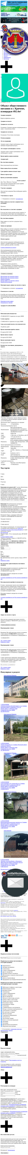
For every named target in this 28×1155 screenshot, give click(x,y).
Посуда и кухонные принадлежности (12, 1009)
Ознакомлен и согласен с (12, 198)
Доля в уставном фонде (8, 978)
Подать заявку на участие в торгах (10, 280)
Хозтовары (5, 1023)
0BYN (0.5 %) (15, 541)
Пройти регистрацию (6, 282)
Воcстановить (4, 1153)
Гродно (11, 916)
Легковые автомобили (8, 967)
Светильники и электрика (9, 1010)
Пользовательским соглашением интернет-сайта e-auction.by (13, 1105)
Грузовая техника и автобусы (10, 973)
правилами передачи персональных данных (11, 1029)
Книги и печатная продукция (10, 1020)
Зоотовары (5, 1021)
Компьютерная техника (8, 988)
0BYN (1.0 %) (23, 541)
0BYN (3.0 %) (12, 542)
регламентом (19, 198)
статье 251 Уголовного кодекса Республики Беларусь (12, 529)
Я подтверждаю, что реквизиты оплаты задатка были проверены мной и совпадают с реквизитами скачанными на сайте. (13, 267)
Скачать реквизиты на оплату (8, 247)
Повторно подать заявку (7, 301)
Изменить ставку (5, 560)
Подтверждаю (4, 532)
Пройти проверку (5, 279)
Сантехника (5, 1006)
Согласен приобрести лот (7, 577)
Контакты (6, 59)
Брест (2, 916)
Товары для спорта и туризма (10, 1001)
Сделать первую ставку (7, 536)
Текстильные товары (8, 1018)
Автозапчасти (6, 1016)
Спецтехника (6, 968)
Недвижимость (6, 965)
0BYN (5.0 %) (4, 544)
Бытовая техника (7, 990)
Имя (16, 1092)
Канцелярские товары (8, 1004)
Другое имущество (7, 972)
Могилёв (14, 916)
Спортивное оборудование (9, 1015)
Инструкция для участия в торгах (9, 276)
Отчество (17, 1094)
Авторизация (11, 1150)
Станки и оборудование (8, 970)
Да (1, 559)
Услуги (5, 56)
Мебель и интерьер (7, 995)
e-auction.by (16, 910)
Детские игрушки (7, 1013)
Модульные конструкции (9, 1026)
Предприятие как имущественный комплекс (14, 979)
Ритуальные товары (7, 1002)
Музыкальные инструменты (9, 1024)
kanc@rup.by (3, 902)
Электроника (5, 992)
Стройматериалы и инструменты (11, 1007)
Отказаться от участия (6, 302)
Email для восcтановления (7, 1146)
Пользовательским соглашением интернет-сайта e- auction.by (14, 1112)
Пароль (17, 1053)
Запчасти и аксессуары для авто (10, 998)
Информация (7, 57)
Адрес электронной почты (8, 1052)
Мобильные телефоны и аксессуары (12, 987)
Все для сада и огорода (8, 1012)
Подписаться (4, 1032)
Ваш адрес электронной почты (9, 1089)
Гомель (8, 916)
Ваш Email (3, 957)
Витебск (4, 916)
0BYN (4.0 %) (20, 542)
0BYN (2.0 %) (4, 542)
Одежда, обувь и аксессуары (10, 999)
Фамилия (17, 1091)
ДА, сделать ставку (6, 640)
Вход (2, 1069)
